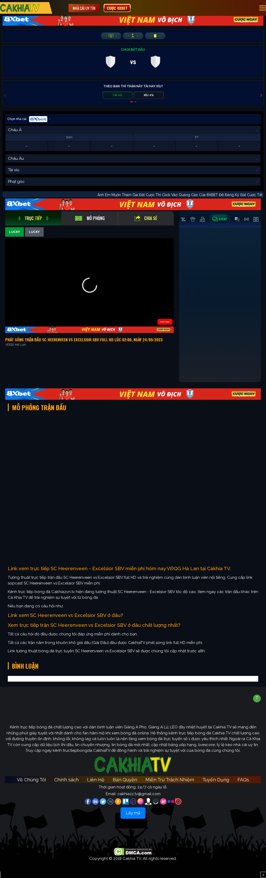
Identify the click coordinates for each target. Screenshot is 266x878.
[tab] (33, 218)
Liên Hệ (95, 779)
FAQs (243, 779)
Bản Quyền (125, 779)
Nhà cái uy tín (84, 8)
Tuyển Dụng (215, 779)
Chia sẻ (150, 218)
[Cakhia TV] (20, 8)
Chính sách (66, 779)
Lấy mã (133, 812)
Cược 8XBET (117, 8)
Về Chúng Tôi (31, 779)
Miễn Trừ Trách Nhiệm (169, 779)
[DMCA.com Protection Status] (133, 851)
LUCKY (14, 232)
